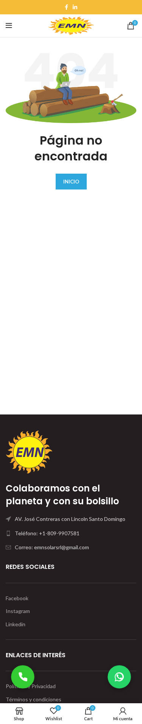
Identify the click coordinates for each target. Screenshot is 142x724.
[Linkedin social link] (75, 7)
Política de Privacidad (31, 686)
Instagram (18, 611)
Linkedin (15, 624)
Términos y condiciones (33, 699)
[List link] (71, 533)
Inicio (71, 182)
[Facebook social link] (66, 7)
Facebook (17, 598)
